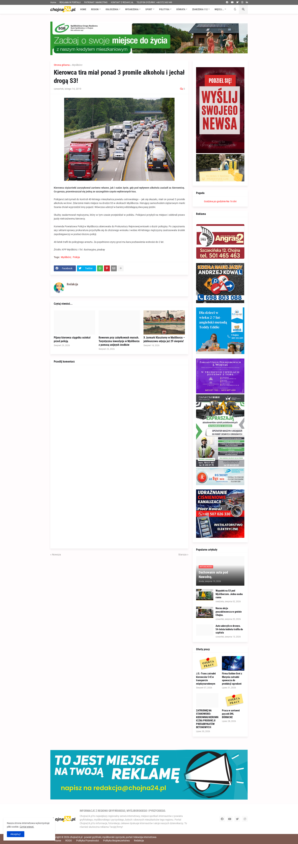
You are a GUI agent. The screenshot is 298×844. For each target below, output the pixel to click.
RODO (68, 840)
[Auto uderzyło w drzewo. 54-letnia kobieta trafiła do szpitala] (204, 630)
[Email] (114, 268)
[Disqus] (119, 411)
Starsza (182, 554)
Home (53, 2)
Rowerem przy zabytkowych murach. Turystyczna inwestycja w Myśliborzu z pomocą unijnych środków (119, 341)
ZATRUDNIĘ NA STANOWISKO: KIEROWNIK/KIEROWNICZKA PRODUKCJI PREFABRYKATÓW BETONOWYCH (207, 719)
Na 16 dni (231, 201)
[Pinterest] (107, 268)
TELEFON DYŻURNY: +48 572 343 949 (154, 2)
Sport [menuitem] (148, 9)
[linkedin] (247, 2)
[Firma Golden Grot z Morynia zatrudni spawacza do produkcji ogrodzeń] (233, 663)
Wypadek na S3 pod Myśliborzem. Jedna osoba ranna (229, 594)
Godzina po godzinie (215, 201)
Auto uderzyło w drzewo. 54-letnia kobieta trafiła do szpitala (229, 629)
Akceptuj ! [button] (15, 834)
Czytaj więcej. (27, 826)
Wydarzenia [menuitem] (131, 9)
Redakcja (139, 840)
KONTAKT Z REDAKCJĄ (122, 2)
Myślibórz (77, 65)
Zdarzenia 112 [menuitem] (200, 9)
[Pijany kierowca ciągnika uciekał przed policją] (74, 322)
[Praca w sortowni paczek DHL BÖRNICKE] (233, 700)
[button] (235, 9)
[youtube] (232, 2)
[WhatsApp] (100, 268)
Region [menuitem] (95, 9)
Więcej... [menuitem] (219, 9)
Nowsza (56, 554)
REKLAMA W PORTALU (70, 2)
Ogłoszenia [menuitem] (112, 9)
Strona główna (62, 65)
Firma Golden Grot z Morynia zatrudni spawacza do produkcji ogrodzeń (232, 678)
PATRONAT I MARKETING (95, 2)
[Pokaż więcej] (121, 268)
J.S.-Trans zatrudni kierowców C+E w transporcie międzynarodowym (206, 678)
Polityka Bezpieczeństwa (116, 840)
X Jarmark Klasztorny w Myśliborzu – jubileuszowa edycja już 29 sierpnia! (164, 339)
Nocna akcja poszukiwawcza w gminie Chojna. (229, 612)
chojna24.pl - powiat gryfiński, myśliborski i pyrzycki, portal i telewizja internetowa (113, 837)
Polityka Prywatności (87, 840)
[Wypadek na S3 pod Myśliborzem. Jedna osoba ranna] (204, 594)
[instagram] (242, 2)
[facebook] (227, 2)
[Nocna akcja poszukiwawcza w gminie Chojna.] (204, 612)
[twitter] (237, 2)
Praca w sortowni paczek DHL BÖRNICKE (231, 714)
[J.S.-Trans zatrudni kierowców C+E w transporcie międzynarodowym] (207, 663)
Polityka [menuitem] (164, 9)
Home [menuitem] (83, 9)
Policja (76, 257)
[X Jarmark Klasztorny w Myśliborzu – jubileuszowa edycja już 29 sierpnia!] (164, 322)
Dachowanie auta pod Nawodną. (213, 574)
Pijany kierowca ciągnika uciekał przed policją (72, 339)
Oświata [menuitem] (180, 9)
